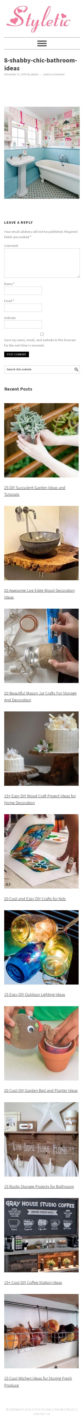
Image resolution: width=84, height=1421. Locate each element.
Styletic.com (42, 1409)
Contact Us (42, 1414)
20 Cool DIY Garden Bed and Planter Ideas (41, 1090)
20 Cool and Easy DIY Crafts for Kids (35, 898)
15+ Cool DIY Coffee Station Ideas (33, 1282)
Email (9, 301)
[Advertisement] (42, 92)
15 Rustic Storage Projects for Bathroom (39, 1186)
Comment (11, 246)
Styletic (39, 21)
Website (10, 318)
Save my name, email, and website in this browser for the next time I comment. (40, 342)
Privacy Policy (65, 1409)
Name (9, 284)
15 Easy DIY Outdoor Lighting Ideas (34, 994)
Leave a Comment (53, 74)
